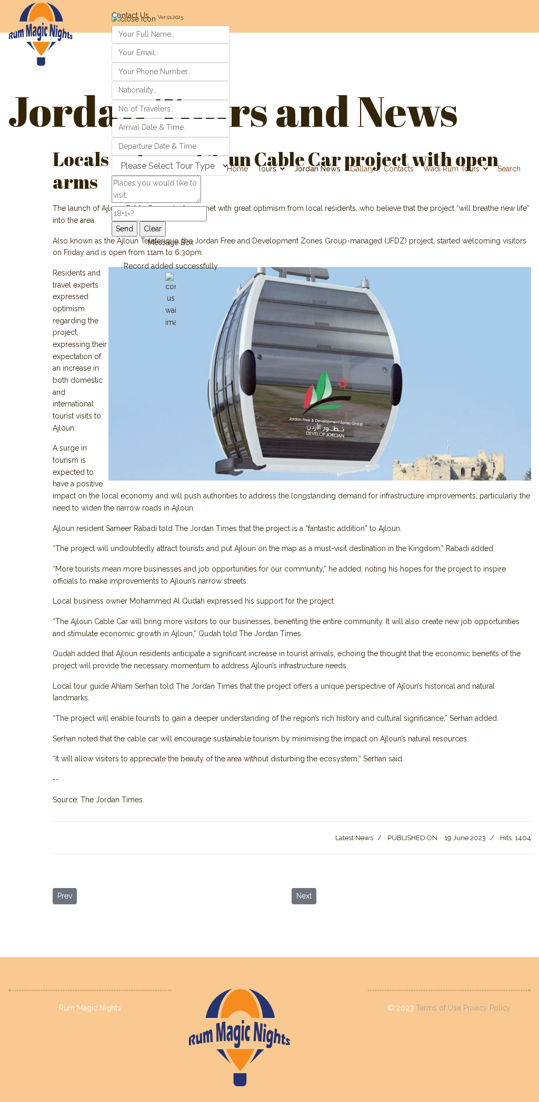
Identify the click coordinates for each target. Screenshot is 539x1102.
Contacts (399, 168)
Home (237, 168)
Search (509, 168)
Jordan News (317, 168)
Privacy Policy (487, 1008)
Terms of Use (439, 1008)
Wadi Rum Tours (451, 168)
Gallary (362, 168)
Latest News (354, 838)
